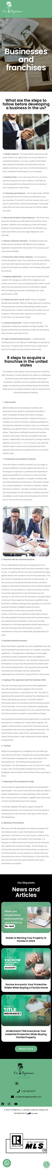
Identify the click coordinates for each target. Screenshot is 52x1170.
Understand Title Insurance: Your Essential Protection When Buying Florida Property (26, 1034)
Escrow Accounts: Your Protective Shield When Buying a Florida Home (26, 986)
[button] (17, 1083)
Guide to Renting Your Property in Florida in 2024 (26, 939)
